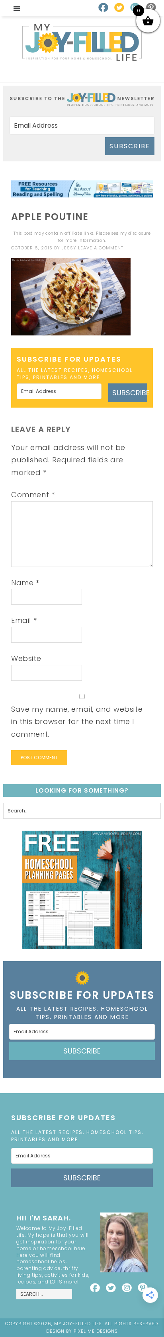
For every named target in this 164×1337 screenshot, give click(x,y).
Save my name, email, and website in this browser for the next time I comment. (77, 721)
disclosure (139, 233)
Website (26, 658)
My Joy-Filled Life (82, 42)
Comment (33, 495)
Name (25, 583)
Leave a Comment (100, 248)
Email (24, 620)
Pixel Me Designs (96, 1331)
